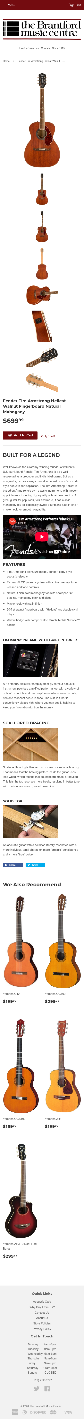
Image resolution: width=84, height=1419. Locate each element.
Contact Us (42, 1312)
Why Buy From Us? (42, 1307)
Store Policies (42, 1323)
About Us (42, 1318)
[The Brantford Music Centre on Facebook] (47, 1390)
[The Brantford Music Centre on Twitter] (37, 1390)
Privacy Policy (42, 1329)
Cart (78, 5)
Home (6, 61)
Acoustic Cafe (42, 1301)
